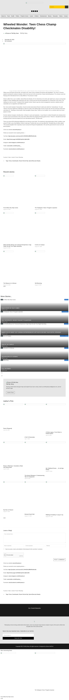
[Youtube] (37, 11)
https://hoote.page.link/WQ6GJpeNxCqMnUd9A (18, 139)
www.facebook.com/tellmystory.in (17, 149)
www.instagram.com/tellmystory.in (17, 142)
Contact (66, 16)
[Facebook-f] (28, 612)
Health (12, 16)
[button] (5, 156)
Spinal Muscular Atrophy (34, 160)
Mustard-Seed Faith (29, 514)
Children (36, 16)
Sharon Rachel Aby (23, 160)
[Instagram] (33, 11)
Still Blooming (38, 283)
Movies (49, 16)
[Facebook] (31, 11)
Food (8, 16)
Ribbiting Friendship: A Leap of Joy (54, 514)
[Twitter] (35, 11)
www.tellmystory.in (17, 129)
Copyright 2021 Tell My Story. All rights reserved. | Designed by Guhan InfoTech (34, 646)
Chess (10, 160)
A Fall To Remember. (30, 437)
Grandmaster (15, 160)
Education (55, 16)
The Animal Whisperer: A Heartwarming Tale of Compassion (34, 476)
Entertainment (43, 16)
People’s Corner (24, 16)
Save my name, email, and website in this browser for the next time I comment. (24, 549)
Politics (17, 16)
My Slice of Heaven (8, 510)
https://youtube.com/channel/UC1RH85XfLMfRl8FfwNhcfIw (22, 136)
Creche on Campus (40, 244)
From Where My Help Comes (10, 207)
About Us (3, 16)
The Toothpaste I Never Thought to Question (46, 207)
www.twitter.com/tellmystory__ (14, 145)
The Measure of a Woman (9, 283)
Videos (61, 16)
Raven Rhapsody (7, 428)
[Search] (66, 7)
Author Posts (10, 392)
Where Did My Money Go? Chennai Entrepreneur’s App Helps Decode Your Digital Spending (17, 245)
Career (31, 16)
